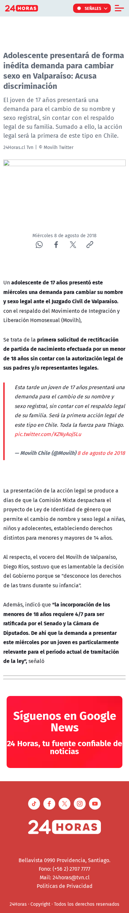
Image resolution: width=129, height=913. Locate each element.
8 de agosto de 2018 (101, 453)
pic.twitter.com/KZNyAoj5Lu (48, 434)
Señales (93, 8)
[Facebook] (56, 244)
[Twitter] (73, 244)
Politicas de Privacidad (65, 886)
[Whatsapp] (39, 244)
